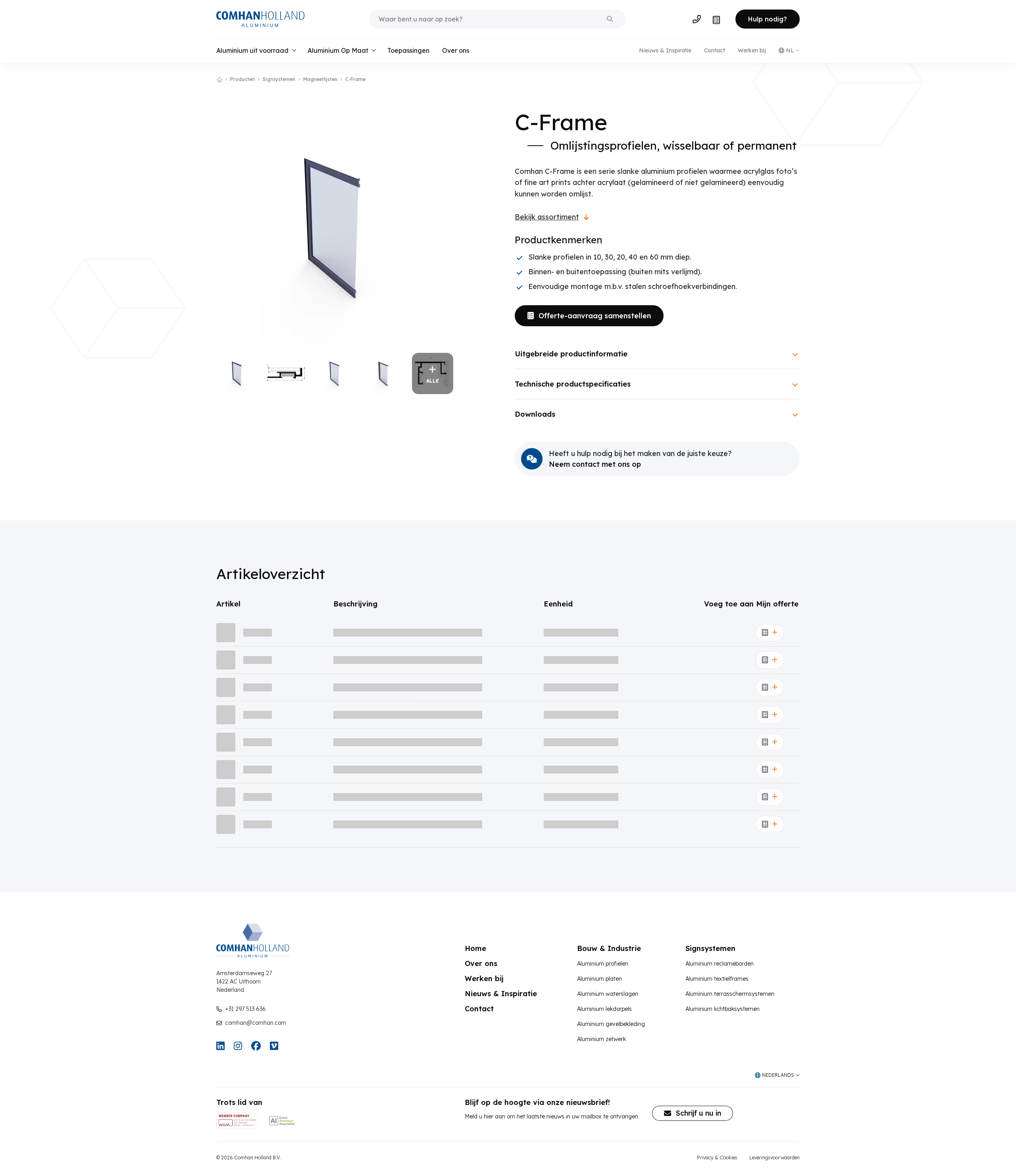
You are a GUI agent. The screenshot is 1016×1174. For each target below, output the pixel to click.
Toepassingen (408, 50)
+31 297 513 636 (245, 1008)
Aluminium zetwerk (601, 1039)
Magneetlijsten (320, 79)
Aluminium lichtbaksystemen (722, 1008)
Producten (242, 79)
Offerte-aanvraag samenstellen (595, 315)
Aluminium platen (599, 978)
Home (475, 948)
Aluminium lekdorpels (604, 1008)
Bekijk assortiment (547, 217)
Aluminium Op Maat (338, 50)
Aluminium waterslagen (607, 993)
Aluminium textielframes (717, 978)
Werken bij (752, 50)
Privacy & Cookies (717, 1158)
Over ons (455, 50)
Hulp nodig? (767, 19)
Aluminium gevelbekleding (611, 1024)
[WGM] (237, 1120)
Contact (714, 50)
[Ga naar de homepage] (260, 19)
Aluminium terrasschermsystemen (729, 993)
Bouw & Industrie (609, 948)
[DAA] (282, 1120)
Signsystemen (279, 79)
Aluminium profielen (602, 963)
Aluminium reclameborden (719, 963)
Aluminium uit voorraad (252, 50)
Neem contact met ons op (595, 464)
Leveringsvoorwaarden (774, 1158)
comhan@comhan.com (255, 1022)
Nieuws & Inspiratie (665, 50)
